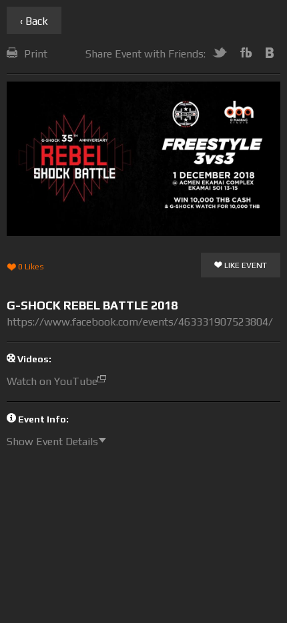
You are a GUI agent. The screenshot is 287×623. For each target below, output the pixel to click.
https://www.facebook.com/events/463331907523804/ (140, 322)
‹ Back (34, 21)
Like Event (244, 265)
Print (35, 53)
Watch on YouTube (52, 381)
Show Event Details (52, 441)
